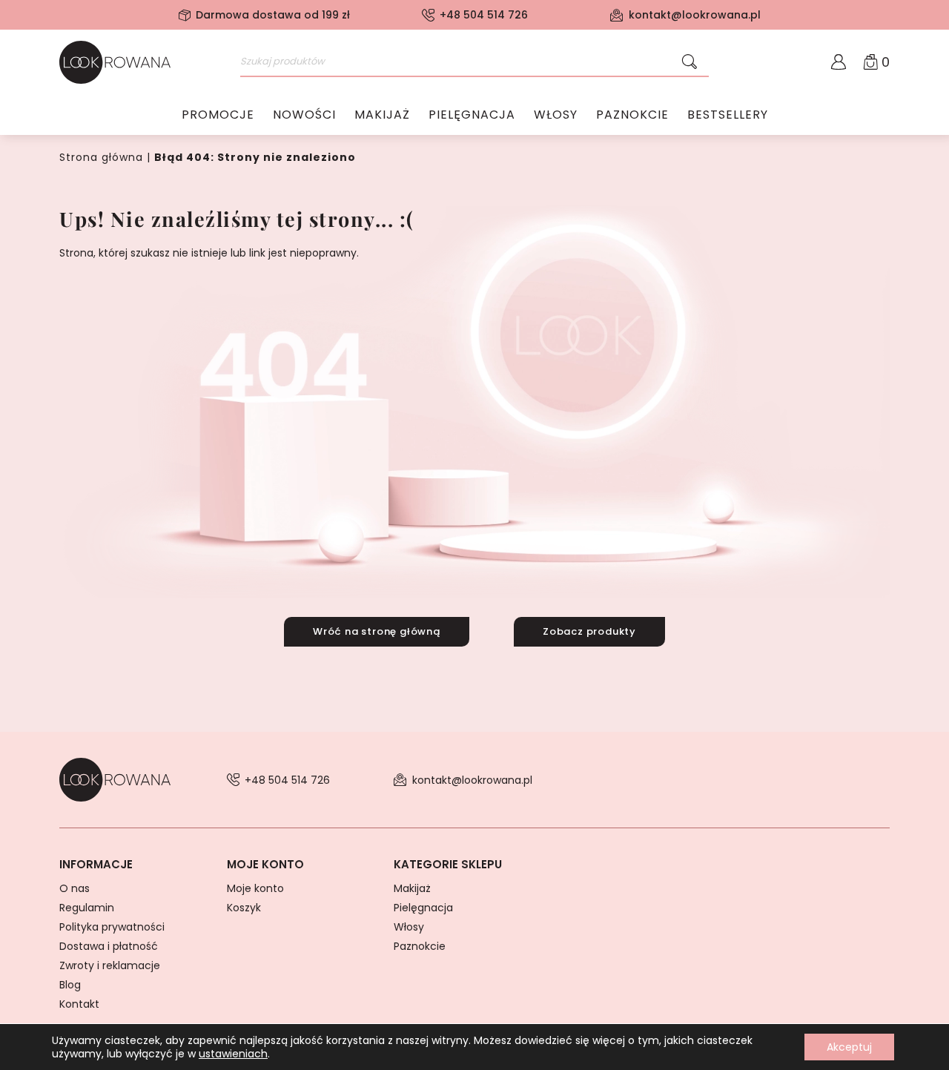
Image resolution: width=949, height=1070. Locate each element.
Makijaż (382, 114)
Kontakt (79, 1004)
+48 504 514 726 (484, 14)
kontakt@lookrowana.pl (695, 14)
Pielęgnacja (472, 114)
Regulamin (86, 907)
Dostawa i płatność (108, 946)
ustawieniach (233, 1053)
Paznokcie (632, 114)
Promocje (218, 114)
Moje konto (255, 888)
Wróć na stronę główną (376, 631)
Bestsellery (727, 114)
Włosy (556, 114)
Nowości (304, 114)
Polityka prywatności (112, 926)
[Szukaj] (689, 62)
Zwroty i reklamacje (109, 965)
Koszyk (244, 907)
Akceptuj (849, 1047)
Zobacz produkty (589, 631)
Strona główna (101, 157)
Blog (70, 984)
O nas (74, 888)
